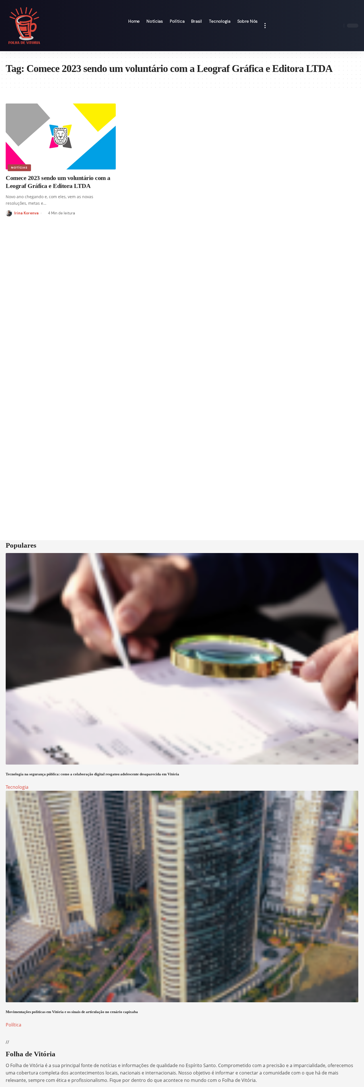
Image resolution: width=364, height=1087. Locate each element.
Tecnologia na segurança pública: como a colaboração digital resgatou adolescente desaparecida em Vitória (92, 774)
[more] (265, 25)
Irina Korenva (26, 213)
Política (13, 1025)
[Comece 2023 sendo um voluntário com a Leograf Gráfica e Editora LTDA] (61, 136)
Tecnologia (17, 787)
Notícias (19, 167)
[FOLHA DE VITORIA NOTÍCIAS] (24, 25)
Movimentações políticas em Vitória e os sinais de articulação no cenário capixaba (72, 1012)
